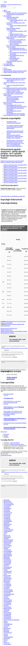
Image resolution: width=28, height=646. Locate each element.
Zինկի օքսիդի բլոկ (6, 330)
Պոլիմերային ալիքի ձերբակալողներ (15, 78)
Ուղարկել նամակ (6, 455)
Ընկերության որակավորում (15, 14)
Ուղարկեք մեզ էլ (6, 196)
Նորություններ (8, 64)
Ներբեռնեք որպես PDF (18, 196)
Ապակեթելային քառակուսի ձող (17, 106)
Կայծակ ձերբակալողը (14, 123)
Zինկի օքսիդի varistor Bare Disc (18, 35)
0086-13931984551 (15, 442)
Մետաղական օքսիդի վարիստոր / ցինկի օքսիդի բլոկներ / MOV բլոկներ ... (15, 136)
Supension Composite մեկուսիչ (18, 39)
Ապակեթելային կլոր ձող (17, 48)
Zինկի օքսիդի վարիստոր (12, 378)
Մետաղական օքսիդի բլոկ (9, 328)
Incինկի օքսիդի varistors (16, 34)
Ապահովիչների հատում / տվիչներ (14, 115)
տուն (5, 10)
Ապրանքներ (7, 15)
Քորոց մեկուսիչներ (15, 41)
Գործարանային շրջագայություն (17, 13)
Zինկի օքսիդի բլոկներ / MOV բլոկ (14, 72)
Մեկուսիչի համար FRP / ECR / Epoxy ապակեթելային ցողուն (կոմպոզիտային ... (15, 145)
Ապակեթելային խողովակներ (16, 113)
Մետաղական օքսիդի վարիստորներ (15, 71)
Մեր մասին (7, 11)
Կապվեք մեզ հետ (9, 65)
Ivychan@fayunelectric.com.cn (16, 444)
